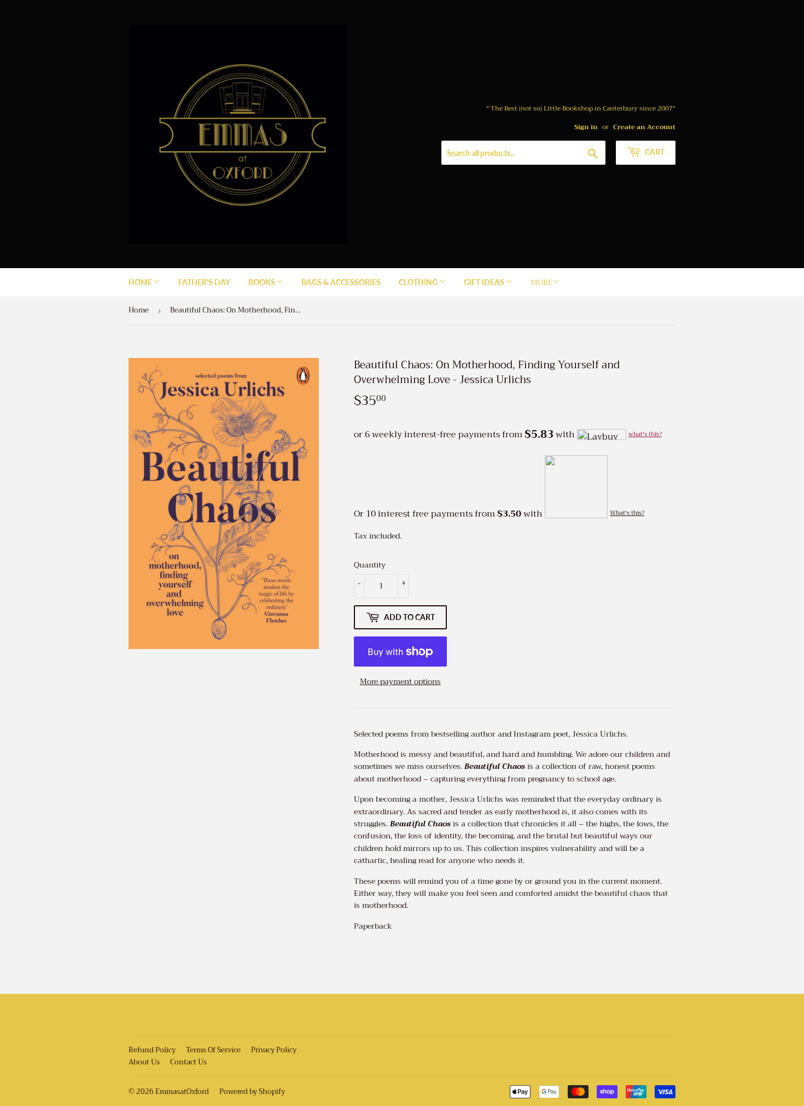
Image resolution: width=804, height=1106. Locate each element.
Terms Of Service (213, 1050)
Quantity (370, 565)
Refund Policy (152, 1050)
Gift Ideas (485, 282)
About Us (144, 1062)
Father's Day (204, 282)
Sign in (586, 126)
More (542, 282)
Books (262, 282)
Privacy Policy (273, 1050)
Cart (654, 152)
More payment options (400, 681)
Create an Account (644, 126)
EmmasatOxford (182, 1091)
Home (141, 282)
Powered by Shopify (252, 1091)
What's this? (627, 513)
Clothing (419, 282)
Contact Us (188, 1062)
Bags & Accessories (341, 282)
